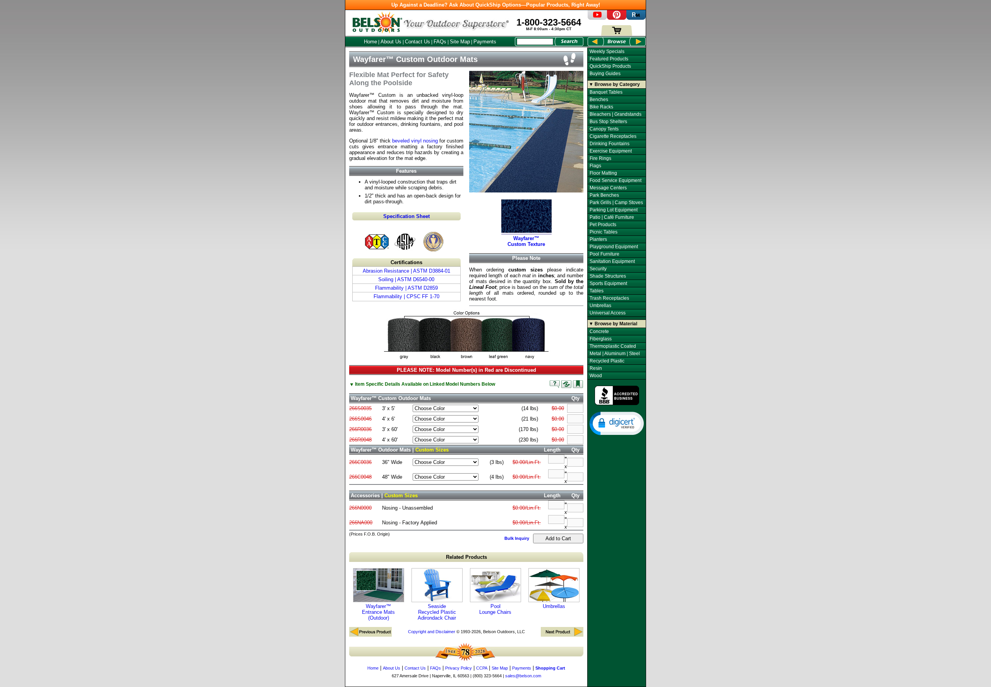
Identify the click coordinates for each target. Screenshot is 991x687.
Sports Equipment (608, 283)
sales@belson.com (523, 675)
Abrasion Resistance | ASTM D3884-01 (406, 271)
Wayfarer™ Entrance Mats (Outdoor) (378, 612)
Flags (595, 165)
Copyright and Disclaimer (431, 631)
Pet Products (603, 224)
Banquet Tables (606, 92)
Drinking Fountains (609, 143)
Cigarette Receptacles (613, 136)
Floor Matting (603, 173)
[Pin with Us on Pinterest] (616, 18)
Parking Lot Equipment (614, 210)
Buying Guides (605, 73)
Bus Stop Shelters (608, 121)
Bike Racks (601, 107)
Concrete (599, 331)
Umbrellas (554, 606)
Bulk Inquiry (516, 538)
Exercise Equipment (611, 151)
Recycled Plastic (607, 361)
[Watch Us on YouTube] (597, 18)
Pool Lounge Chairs (495, 609)
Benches (599, 99)
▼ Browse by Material (613, 323)
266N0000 (360, 508)
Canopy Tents (604, 129)
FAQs (440, 42)
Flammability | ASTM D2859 (406, 288)
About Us (391, 42)
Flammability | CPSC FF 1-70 (406, 296)
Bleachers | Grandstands (615, 114)
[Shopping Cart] (616, 34)
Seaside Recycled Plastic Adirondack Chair (437, 612)
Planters (598, 239)
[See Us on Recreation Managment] (636, 18)
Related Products (466, 557)
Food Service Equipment (615, 180)
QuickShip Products (610, 66)
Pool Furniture (604, 254)
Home (370, 42)
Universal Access (608, 313)
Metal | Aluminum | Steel (615, 353)
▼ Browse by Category (614, 84)
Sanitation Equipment (612, 261)
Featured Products (609, 59)
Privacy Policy (458, 668)
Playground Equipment (614, 246)
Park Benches (604, 195)
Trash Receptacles (609, 298)
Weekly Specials (607, 51)
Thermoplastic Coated (613, 346)
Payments (484, 42)
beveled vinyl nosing (415, 141)
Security (598, 268)
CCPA (481, 668)
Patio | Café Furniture (612, 217)
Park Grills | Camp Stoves (616, 202)
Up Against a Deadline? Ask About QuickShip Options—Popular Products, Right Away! (495, 5)
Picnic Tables (603, 232)
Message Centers (608, 188)
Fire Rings (600, 158)
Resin (596, 368)
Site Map (460, 42)
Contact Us (417, 42)
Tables (597, 291)
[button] (617, 423)
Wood (596, 375)
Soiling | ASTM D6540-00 (406, 279)
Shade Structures (608, 276)
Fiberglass (601, 339)
